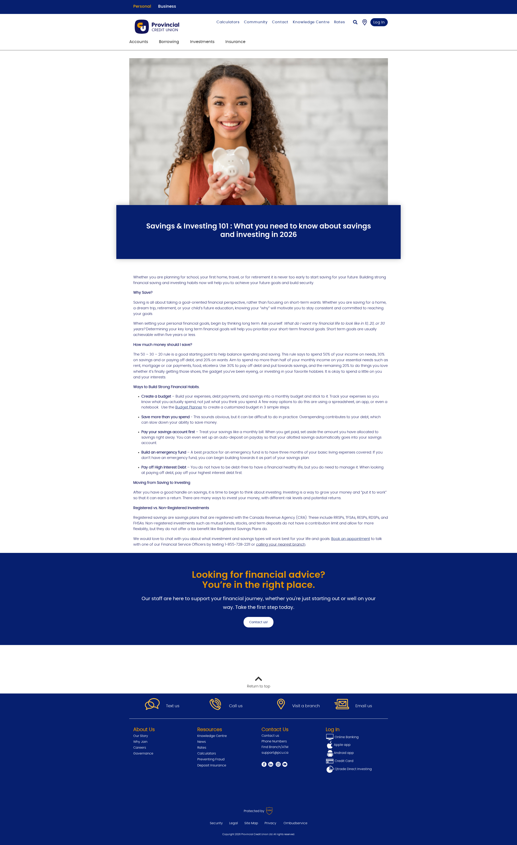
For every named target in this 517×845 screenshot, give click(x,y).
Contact (280, 22)
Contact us (270, 735)
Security (216, 823)
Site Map (251, 823)
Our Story (140, 736)
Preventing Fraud (211, 759)
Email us (363, 706)
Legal (233, 823)
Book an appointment (350, 539)
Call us (236, 706)
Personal (142, 6)
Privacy (270, 823)
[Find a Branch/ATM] (364, 22)
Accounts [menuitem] (138, 42)
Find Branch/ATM (275, 747)
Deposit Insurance (211, 765)
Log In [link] (379, 22)
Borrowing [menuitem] (169, 42)
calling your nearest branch (280, 544)
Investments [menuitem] (202, 42)
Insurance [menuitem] (235, 42)
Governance (143, 753)
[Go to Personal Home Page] (164, 27)
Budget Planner (188, 407)
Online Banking (346, 737)
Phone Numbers (274, 741)
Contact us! (258, 622)
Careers (139, 747)
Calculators (228, 22)
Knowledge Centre (311, 22)
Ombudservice (295, 823)
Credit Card (343, 761)
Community (256, 22)
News (201, 741)
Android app (344, 753)
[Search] (355, 23)
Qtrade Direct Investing (353, 769)
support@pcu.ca (275, 752)
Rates (339, 22)
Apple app (342, 744)
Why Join (140, 741)
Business (167, 6)
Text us (172, 706)
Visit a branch (306, 706)
